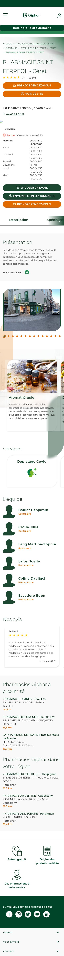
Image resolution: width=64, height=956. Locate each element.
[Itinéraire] (32, 121)
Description (18, 220)
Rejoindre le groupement (32, 27)
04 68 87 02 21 (15, 114)
